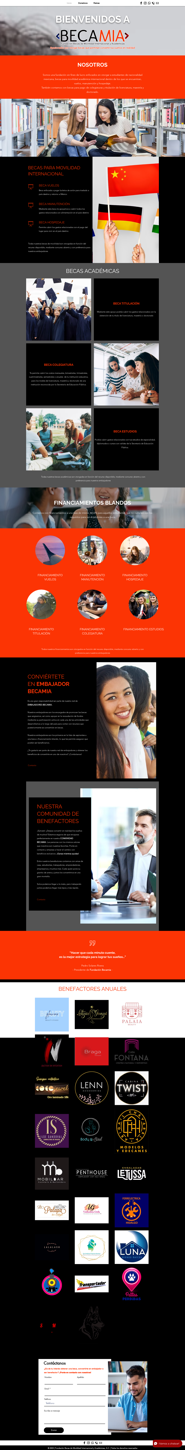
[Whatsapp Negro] (149, 3)
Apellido (80, 1377)
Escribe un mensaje (52, 1411)
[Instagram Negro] (145, 3)
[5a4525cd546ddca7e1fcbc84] (153, 3)
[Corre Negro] (157, 3)
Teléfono (47, 1399)
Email (47, 1389)
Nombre (48, 1377)
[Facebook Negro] (141, 3)
